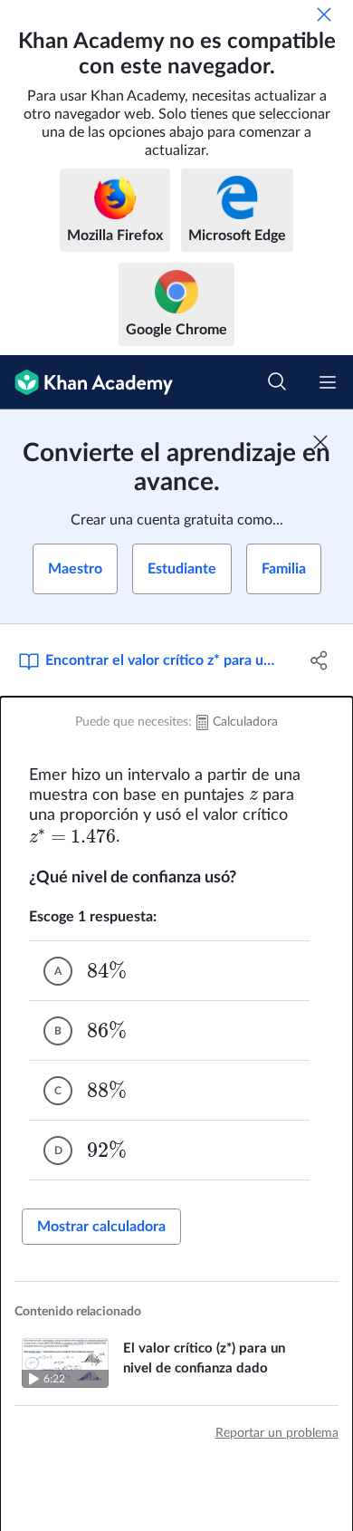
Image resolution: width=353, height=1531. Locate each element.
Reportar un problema (277, 1433)
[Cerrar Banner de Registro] (320, 442)
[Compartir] (319, 660)
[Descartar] (324, 14)
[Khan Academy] (86, 382)
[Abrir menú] (328, 382)
